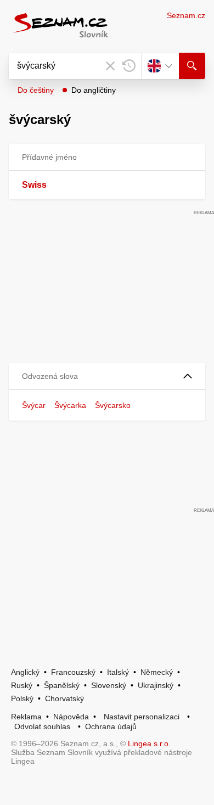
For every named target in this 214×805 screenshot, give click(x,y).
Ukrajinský (155, 685)
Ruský (21, 685)
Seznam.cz (186, 15)
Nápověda (71, 716)
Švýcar (34, 405)
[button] (107, 376)
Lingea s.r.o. (149, 743)
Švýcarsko (113, 405)
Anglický (25, 672)
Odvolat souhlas (42, 726)
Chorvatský (64, 698)
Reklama (26, 716)
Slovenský (108, 685)
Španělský (62, 685)
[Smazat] (110, 66)
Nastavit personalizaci (141, 716)
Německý (156, 672)
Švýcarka (70, 405)
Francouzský (73, 672)
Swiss (34, 184)
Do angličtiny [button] (93, 90)
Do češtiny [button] (36, 90)
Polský (22, 698)
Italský (118, 672)
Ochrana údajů (111, 726)
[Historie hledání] (129, 66)
